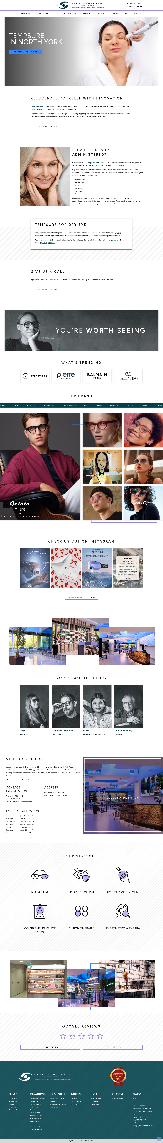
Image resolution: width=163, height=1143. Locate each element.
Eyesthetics (100, 13)
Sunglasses (94, 1101)
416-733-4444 (135, 6)
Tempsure (74, 1098)
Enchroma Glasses (35, 1118)
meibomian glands (108, 240)
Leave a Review (50, 1047)
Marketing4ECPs (77, 1141)
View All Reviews (113, 1047)
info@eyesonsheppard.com (21, 802)
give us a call (91, 280)
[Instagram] (135, 1098)
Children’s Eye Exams (36, 1101)
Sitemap (11, 1104)
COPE (125, 13)
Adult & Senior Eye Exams (37, 1098)
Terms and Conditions (16, 1110)
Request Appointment (25, 52)
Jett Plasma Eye (75, 1104)
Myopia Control (34, 1110)
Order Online (54, 1107)
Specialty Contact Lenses (58, 1104)
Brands (114, 13)
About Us (25, 13)
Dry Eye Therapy (63, 13)
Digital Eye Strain (35, 1113)
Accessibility (13, 1101)
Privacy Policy (13, 1107)
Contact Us (136, 13)
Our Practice (13, 1098)
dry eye (118, 233)
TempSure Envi (37, 106)
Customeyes (95, 1104)
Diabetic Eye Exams (35, 1104)
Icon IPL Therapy (76, 1101)
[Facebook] (133, 1098)
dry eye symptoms (47, 243)
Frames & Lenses (96, 1098)
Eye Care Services (42, 13)
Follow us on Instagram (81, 597)
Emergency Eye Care (36, 1115)
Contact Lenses (82, 13)
